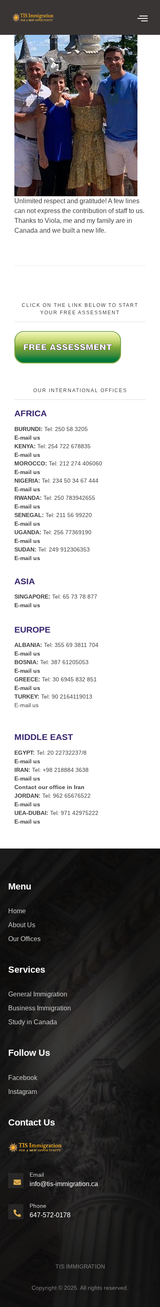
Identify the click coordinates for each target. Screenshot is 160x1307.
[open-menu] (142, 18)
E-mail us (26, 705)
